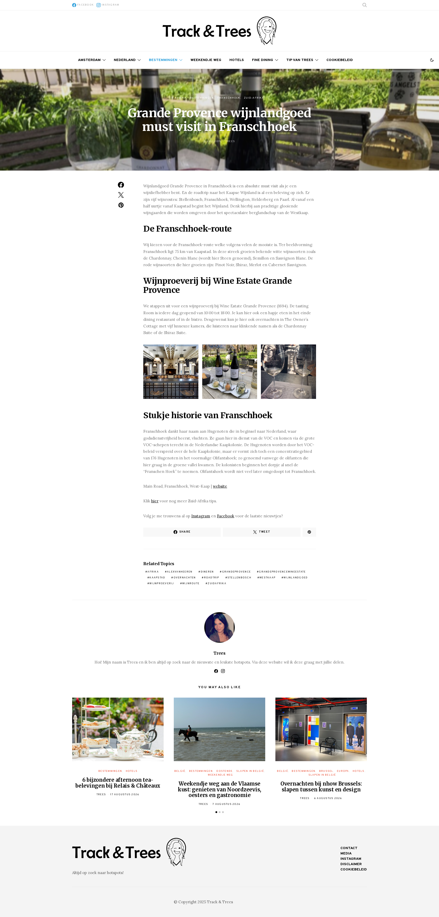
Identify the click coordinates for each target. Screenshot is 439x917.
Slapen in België (250, 771)
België (179, 771)
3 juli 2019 (212, 141)
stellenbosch (239, 577)
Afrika (180, 98)
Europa (343, 771)
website (220, 486)
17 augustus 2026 (124, 794)
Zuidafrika (217, 583)
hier (155, 501)
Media (346, 853)
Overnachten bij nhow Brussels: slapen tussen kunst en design (321, 786)
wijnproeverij (161, 583)
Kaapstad (157, 577)
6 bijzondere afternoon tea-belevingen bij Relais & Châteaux (117, 783)
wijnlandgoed (296, 577)
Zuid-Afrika (254, 98)
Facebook (225, 516)
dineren (207, 572)
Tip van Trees (299, 60)
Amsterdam (89, 60)
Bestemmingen (163, 60)
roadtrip (211, 577)
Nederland (125, 60)
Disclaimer (351, 864)
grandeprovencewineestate (282, 572)
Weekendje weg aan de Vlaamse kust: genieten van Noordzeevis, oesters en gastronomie (219, 789)
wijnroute (190, 583)
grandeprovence (236, 572)
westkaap (267, 577)
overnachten (185, 577)
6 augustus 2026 (328, 798)
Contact (348, 848)
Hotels (236, 60)
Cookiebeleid (339, 60)
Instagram (200, 516)
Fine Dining (262, 60)
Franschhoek (228, 98)
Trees (230, 141)
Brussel (326, 771)
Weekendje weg (206, 60)
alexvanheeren (179, 572)
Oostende (224, 771)
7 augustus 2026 (226, 804)
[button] (432, 60)
